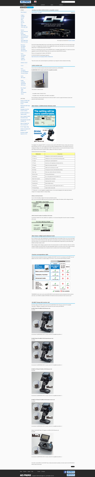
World (22, 90)
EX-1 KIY (22, 22)
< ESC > (22, 53)
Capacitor (22, 58)
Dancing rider (23, 83)
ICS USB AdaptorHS (24, 71)
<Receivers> (23, 44)
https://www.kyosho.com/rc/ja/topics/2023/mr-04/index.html (42, 56)
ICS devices (23, 70)
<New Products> (35, 12)
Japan (22, 89)
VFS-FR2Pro (23, 55)
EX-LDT (22, 18)
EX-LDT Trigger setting (25, 126)
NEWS (24, 4)
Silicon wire (23, 59)
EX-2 (22, 24)
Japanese (35, 2)
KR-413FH (23, 47)
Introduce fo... (30, 7)
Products (24, 471)
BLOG (52, 4)
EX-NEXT (40, 12)
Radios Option (23, 25)
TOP (21, 7)
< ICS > (22, 68)
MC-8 (22, 19)
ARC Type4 (23, 77)
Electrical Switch (24, 50)
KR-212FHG (23, 49)
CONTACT (61, 4)
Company (43, 471)
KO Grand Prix (23, 92)
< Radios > (23, 15)
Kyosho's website (71, 40)
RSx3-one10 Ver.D (24, 37)
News (21, 471)
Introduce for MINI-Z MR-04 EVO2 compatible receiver (25, 102)
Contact (38, 471)
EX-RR (22, 21)
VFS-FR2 (22, 56)
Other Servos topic (24, 41)
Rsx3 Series (23, 34)
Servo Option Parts (24, 40)
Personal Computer (24, 73)
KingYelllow (23, 82)
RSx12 (22, 38)
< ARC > (22, 76)
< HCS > (22, 65)
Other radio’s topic (24, 27)
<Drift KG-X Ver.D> (24, 62)
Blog (25, 7)
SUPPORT (43, 4)
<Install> (22, 80)
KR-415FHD (23, 46)
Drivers (22, 93)
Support (29, 471)
